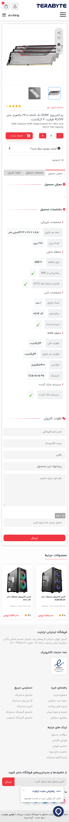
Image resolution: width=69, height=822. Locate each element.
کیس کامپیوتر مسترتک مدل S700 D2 (19, 598)
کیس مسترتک (24, 706)
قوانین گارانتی (59, 740)
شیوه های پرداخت (57, 706)
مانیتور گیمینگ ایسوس (19, 717)
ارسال (8, 781)
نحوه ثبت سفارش (57, 700)
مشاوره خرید (60, 695)
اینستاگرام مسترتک (56, 757)
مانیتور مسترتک (23, 695)
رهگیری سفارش (59, 717)
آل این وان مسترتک (22, 700)
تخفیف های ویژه (58, 752)
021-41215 (13, 15)
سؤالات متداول (59, 735)
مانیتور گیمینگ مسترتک (18, 712)
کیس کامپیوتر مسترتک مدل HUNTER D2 (53, 598)
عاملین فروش (60, 746)
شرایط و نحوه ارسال (57, 712)
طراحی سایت (9, 814)
